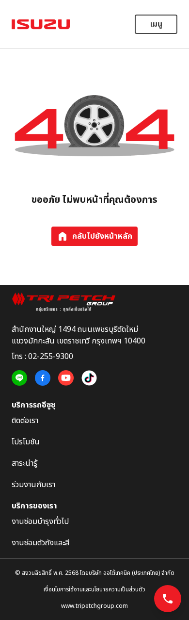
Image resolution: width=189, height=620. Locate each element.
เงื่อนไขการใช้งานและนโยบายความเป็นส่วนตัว (94, 589)
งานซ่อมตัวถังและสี (40, 543)
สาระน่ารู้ (24, 463)
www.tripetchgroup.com (94, 606)
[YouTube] (66, 378)
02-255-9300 (50, 356)
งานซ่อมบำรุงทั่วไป (40, 521)
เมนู (156, 24)
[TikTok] (89, 378)
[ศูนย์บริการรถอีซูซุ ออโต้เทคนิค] (41, 24)
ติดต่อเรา (25, 420)
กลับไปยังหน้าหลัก (102, 236)
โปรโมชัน (26, 442)
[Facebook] (42, 378)
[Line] (19, 378)
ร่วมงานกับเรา (33, 484)
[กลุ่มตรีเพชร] (94, 302)
